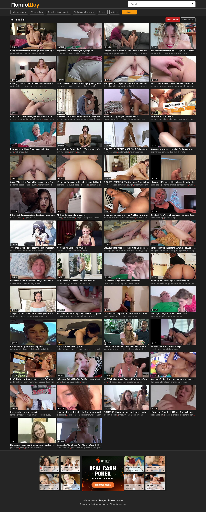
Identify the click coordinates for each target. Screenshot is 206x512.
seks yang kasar (97, 349)
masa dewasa (173, 86)
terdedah (74, 283)
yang (59, 382)
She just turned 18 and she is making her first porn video (33, 313)
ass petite (79, 185)
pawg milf (75, 448)
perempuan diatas (81, 86)
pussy (59, 218)
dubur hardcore (128, 218)
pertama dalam (141, 185)
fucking (65, 382)
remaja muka (63, 316)
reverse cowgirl (136, 152)
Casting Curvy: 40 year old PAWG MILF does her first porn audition (33, 83)
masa (21, 152)
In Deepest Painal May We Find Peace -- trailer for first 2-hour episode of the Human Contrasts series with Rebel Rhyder (79, 379)
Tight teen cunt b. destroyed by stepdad (75, 51)
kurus (72, 316)
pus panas (14, 448)
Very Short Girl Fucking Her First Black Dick (76, 281)
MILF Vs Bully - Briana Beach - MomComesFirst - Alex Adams (126, 379)
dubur (118, 218)
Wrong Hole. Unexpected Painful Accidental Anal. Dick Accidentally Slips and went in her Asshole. (126, 83)
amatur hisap (22, 349)
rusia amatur (194, 185)
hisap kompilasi (119, 185)
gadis (86, 185)
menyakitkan (176, 53)
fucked (13, 283)
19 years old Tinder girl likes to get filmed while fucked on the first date (173, 182)
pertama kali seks (158, 86)
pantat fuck (75, 119)
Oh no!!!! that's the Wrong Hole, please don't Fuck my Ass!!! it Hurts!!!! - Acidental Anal (33, 182)
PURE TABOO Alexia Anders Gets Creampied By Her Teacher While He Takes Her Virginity (33, 215)
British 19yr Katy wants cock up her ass (28, 346)
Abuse (120, 500)
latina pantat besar (187, 283)
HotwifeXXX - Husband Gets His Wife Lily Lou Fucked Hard (79, 116)
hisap (59, 53)
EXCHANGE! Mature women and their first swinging (126, 412)
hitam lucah (165, 382)
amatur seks (139, 119)
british (31, 349)
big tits (140, 382)
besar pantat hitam (159, 283)
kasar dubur (75, 382)
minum (84, 382)
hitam (158, 349)
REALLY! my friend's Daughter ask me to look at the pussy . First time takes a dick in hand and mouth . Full (33, 116)
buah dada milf (63, 448)
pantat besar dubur (65, 185)
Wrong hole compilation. (162, 116)
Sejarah (102, 12)
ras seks (14, 218)
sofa (111, 53)
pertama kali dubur (122, 53)
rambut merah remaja (32, 119)
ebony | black (167, 349)
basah (92, 86)
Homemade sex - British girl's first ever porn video (79, 412)
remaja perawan (17, 250)
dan (152, 382)
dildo (22, 448)
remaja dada (156, 250)
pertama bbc (84, 283)
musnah (154, 316)
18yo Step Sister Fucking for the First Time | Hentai (33, 248)
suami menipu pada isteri (115, 349)
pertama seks (69, 218)
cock (176, 349)
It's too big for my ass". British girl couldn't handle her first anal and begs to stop (79, 182)
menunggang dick (37, 382)
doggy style (181, 250)
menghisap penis (139, 53)
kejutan (142, 86)
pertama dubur (157, 53)
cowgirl (130, 185)
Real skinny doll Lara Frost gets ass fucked (29, 149)
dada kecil (81, 152)
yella (153, 349)
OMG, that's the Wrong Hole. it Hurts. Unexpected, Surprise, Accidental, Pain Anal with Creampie (126, 248)
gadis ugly (177, 316)
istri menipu (156, 152)
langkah (79, 218)
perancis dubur (189, 53)
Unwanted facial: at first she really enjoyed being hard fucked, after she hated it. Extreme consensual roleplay (33, 281)
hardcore (190, 86)
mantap (27, 53)
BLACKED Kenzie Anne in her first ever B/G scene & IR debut (33, 379)
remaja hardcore (143, 218)
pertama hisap (16, 53)
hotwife (181, 152)
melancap (38, 448)
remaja (22, 316)
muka (26, 86)
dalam (119, 316)
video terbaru (188, 20)
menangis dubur (45, 185)
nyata (167, 53)
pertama (165, 152)
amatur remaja (38, 415)
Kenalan (111, 500)
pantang (168, 415)
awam (134, 316)
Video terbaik (37, 12)
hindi (131, 119)
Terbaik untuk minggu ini (58, 12)
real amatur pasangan (91, 415)
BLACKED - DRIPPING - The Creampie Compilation (126, 182)
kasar (20, 218)
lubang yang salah (144, 250)
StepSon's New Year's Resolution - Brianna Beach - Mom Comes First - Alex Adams (173, 215)
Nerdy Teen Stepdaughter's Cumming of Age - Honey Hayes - (173, 248)
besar (45, 119)
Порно (18, 4)
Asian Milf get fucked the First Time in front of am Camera (79, 149)
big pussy (127, 316)
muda (76, 53)
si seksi (114, 415)
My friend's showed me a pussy (71, 215)
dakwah (26, 283)
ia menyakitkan (186, 119)
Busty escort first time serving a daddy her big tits (33, 51)
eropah (107, 415)
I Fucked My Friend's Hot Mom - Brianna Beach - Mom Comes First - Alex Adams (173, 412)
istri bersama (63, 119)
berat (84, 250)
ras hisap (108, 152)
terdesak (77, 250)
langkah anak (109, 316)
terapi (173, 218)
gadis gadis (155, 185)
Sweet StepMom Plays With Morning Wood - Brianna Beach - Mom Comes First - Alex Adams (79, 445)
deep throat (51, 382)
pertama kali (123, 152)
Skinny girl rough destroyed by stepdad (169, 313)
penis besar (68, 53)
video (69, 415)
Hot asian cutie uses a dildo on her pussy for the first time (33, 445)
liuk (26, 152)
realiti (93, 316)
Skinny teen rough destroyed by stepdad (122, 281)
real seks (77, 415)
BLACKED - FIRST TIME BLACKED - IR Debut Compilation (126, 149)
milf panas (112, 382)
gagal (21, 185)
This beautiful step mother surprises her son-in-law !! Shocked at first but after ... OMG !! (126, 313)
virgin (26, 218)
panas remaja (83, 349)
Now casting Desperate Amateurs (72, 248)
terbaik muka (132, 349)
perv (70, 86)
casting (66, 283)
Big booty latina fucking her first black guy (170, 281)
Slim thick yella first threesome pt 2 (166, 346)
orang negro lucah (179, 382)
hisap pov (42, 86)
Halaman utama (19, 12)
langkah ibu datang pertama (185, 415)
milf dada (65, 152)
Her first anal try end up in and (70, 346)
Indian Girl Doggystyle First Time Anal (121, 116)
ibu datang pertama (127, 382)
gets (12, 152)
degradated (36, 283)
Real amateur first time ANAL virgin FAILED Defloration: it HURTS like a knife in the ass (173, 51)
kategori (114, 12)
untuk (182, 86)
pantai (167, 218)
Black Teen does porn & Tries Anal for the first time (126, 215)
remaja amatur (17, 415)
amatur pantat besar (179, 185)
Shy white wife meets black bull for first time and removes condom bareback (173, 149)
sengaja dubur (31, 185)
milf (16, 152)
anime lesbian (38, 250)
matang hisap (137, 415)
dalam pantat (193, 250)
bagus (32, 218)
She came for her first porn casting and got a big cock (173, 379)
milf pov (33, 86)
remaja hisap (16, 119)
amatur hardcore (82, 316)
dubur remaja (63, 349)
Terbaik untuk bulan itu (84, 12)
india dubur (109, 119)
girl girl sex (61, 415)
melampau (84, 53)
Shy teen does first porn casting (24, 412)
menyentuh (62, 86)
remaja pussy (32, 316)
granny (73, 152)
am (58, 152)
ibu (162, 415)
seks (34, 53)
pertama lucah (16, 86)
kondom (174, 152)
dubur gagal (173, 119)
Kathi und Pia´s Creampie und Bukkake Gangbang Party (79, 313)
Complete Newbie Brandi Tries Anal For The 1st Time (126, 51)
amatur (169, 316)
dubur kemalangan (112, 86)
